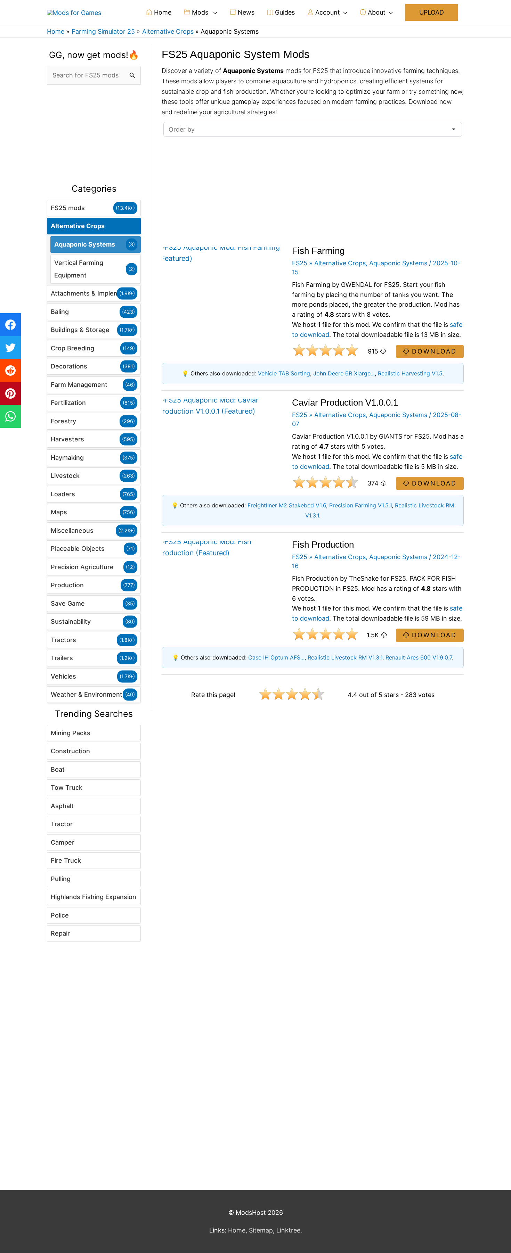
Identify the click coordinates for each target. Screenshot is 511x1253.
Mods (200, 12)
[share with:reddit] (10, 370)
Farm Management (79, 384)
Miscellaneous (72, 530)
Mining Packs (70, 733)
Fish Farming (318, 251)
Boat (58, 769)
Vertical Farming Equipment (78, 269)
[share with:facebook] (10, 324)
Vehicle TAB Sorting (284, 373)
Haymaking (67, 457)
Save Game (68, 603)
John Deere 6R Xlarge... (344, 373)
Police (60, 915)
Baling (60, 311)
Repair (60, 933)
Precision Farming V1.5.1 (360, 505)
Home (161, 12)
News (245, 12)
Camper (62, 842)
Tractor (62, 824)
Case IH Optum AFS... (276, 657)
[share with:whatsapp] (10, 416)
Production (67, 585)
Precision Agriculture (82, 567)
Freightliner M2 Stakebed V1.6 (287, 505)
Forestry (63, 421)
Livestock (65, 475)
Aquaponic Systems (84, 244)
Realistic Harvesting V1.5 (410, 373)
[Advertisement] (94, 134)
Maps (59, 512)
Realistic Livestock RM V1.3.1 (345, 657)
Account (327, 12)
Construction (70, 751)
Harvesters (67, 439)
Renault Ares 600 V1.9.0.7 (419, 657)
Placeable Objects (78, 548)
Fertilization (68, 402)
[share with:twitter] (10, 347)
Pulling (61, 878)
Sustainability (71, 621)
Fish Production (323, 544)
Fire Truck (66, 860)
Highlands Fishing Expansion (93, 897)
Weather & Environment (86, 694)
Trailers (62, 658)
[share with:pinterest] (10, 393)
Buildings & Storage (80, 329)
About (376, 12)
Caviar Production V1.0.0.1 (345, 402)
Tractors (63, 640)
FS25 (299, 263)
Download (433, 351)
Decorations (69, 366)
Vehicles (63, 676)
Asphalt (62, 806)
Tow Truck (66, 787)
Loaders (63, 494)
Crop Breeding (72, 348)
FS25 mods (68, 207)
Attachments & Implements (92, 293)
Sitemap (261, 1230)
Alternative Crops (78, 226)
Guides (284, 12)
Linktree (288, 1230)
